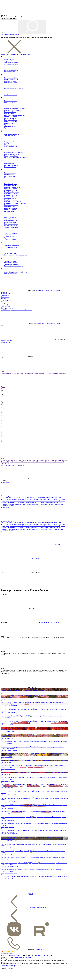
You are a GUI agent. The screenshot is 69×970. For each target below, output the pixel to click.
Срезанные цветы (6, 496)
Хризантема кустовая (46, 504)
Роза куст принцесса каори (9, 840)
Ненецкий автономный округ (13, 152)
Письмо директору (39, 955)
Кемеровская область (10, 116)
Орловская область (10, 167)
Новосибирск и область (24, 54)
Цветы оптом (5, 482)
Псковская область (10, 178)
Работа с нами (5, 300)
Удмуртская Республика (11, 245)
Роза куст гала (5, 859)
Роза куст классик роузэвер (9, 705)
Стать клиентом (6, 306)
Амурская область (9, 61)
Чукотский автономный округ (13, 266)
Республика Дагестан (10, 190)
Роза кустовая (14, 34)
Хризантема (34, 504)
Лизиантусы (5, 499)
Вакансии (4, 305)
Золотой (24, 460)
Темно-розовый (59, 462)
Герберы (19, 501)
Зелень (46, 501)
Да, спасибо (4, 18)
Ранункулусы (33, 502)
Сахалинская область (10, 222)
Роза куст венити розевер (8, 699)
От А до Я (50, 622)
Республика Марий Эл (11, 198)
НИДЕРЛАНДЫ (33, 373)
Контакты (4, 295)
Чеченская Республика (11, 262)
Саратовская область (10, 220)
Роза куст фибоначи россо (9, 873)
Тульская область (9, 238)
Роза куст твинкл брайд (8, 769)
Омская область (9, 163)
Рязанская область (9, 211)
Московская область (10, 145)
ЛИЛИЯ (7, 34)
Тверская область (9, 235)
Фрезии (27, 504)
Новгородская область (11, 156)
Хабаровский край (10, 253)
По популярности (41, 622)
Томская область (9, 236)
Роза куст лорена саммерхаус (9, 866)
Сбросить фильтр (6, 465)
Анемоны (29, 499)
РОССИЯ (49, 373)
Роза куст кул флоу (6, 774)
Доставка (4, 298)
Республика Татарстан (11, 205)
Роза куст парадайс (6, 743)
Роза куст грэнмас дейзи (8, 794)
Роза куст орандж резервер (9, 750)
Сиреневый (41, 462)
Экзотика (12, 505)
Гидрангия (49, 497)
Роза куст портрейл (7, 738)
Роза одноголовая (30, 497)
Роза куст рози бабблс (7, 808)
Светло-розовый (27, 462)
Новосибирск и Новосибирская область (16, 157)
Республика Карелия (10, 195)
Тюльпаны (4, 504)
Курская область (9, 128)
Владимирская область (11, 78)
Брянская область (9, 71)
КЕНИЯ (11, 373)
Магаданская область (10, 142)
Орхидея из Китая (14, 502)
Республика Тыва (9, 206)
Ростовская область (10, 209)
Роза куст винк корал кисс (9, 833)
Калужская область (10, 112)
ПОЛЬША (42, 373)
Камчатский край (9, 113)
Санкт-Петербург (11, 54)
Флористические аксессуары (16, 504)
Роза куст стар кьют (7, 878)
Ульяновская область (10, 247)
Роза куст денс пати (7, 847)
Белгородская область (11, 70)
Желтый (13, 460)
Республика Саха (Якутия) (12, 201)
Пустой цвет (12, 462)
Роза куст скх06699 (6, 757)
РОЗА (3, 34)
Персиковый (63, 460)
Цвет (2, 458)
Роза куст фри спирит (7, 724)
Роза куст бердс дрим (7, 781)
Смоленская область (10, 225)
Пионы (22, 502)
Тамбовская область (10, 233)
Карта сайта (49, 955)
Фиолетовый (5, 463)
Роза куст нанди (6, 717)
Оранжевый (55, 460)
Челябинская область (10, 261)
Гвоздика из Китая (46, 499)
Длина (3, 387)
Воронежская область (11, 82)
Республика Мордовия (11, 200)
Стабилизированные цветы (46, 502)
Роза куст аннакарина (7, 820)
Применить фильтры (18, 465)
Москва (3, 54)
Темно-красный (50, 462)
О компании (5, 297)
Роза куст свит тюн (6, 854)
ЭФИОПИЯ (62, 373)
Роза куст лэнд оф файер (8, 712)
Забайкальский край (10, 95)
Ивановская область (10, 101)
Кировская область (10, 118)
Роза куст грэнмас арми (8, 801)
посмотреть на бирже (37, 690)
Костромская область (10, 120)
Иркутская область (10, 102)
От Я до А (57, 622)
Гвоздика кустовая (59, 499)
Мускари (56, 501)
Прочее (27, 502)
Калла (59, 497)
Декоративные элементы (36, 501)
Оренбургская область (11, 165)
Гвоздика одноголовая (10, 501)
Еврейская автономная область (13, 88)
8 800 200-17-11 (5, 276)
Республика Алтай (10, 185)
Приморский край (9, 176)
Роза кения (9, 497)
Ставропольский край (11, 227)
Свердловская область (11, 224)
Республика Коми (9, 197)
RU (2, 325)
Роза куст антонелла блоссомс (10, 692)
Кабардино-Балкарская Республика (15, 108)
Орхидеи (4, 502)
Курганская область (10, 126)
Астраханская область (11, 64)
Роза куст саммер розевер (8, 731)
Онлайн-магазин (27, 310)
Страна (3, 371)
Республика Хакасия (10, 208)
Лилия (51, 501)
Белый (3, 460)
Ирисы (55, 497)
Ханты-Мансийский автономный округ (16, 255)
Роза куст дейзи (5, 813)
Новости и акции (6, 293)
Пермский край (9, 174)
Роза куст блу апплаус (7, 827)
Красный (38, 460)
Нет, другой (13, 18)
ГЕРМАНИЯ (5, 373)
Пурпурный (4, 462)
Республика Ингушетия (11, 192)
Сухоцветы (58, 502)
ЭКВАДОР (55, 373)
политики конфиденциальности (10, 965)
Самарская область (10, 217)
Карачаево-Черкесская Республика (14, 115)
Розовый (19, 462)
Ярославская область (10, 273)
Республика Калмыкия (11, 193)
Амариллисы (22, 499)
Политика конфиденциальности (10, 955)
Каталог (3, 292)
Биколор (8, 460)
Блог (2, 303)
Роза (2, 497)
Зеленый (18, 460)
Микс (50, 460)
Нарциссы (62, 501)
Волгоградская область (11, 79)
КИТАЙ (17, 373)
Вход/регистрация (16, 310)
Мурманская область (10, 146)
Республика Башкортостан (12, 187)
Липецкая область (9, 135)
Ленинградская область (11, 134)
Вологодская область (10, 81)
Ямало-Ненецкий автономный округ (15, 272)
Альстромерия (13, 499)
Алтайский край (9, 59)
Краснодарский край (10, 121)
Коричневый (31, 460)
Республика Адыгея (10, 184)
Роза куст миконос (6, 762)
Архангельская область (11, 62)
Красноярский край (10, 123)
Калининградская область (12, 110)
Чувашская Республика (11, 264)
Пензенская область (10, 173)
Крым (6, 125)
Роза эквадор (42, 497)
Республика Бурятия (10, 188)
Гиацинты (25, 501)
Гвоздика (35, 499)
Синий (35, 462)
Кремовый (44, 460)
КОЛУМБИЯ (24, 373)
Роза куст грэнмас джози (8, 787)
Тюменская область (10, 239)
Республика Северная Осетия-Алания (15, 203)
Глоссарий (4, 302)
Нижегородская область (11, 154)
